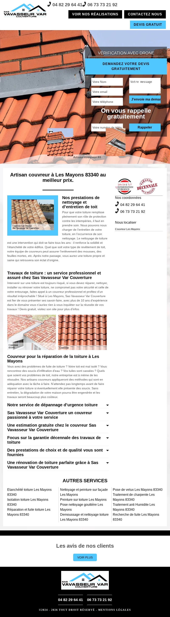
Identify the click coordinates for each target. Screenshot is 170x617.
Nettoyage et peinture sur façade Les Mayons (84, 492)
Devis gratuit (148, 24)
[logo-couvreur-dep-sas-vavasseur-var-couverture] (25, 10)
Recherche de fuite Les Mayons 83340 (136, 517)
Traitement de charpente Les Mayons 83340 (134, 497)
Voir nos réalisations (95, 14)
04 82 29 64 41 (67, 4)
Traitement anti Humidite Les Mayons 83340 (134, 507)
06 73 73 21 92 (102, 4)
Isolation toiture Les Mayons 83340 (27, 502)
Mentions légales (114, 609)
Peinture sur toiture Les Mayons (83, 499)
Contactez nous (145, 14)
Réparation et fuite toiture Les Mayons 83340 (28, 512)
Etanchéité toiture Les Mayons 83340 (29, 492)
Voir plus (85, 557)
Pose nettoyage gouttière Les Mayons (81, 507)
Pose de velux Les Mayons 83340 (138, 489)
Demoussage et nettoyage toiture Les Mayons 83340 (84, 517)
